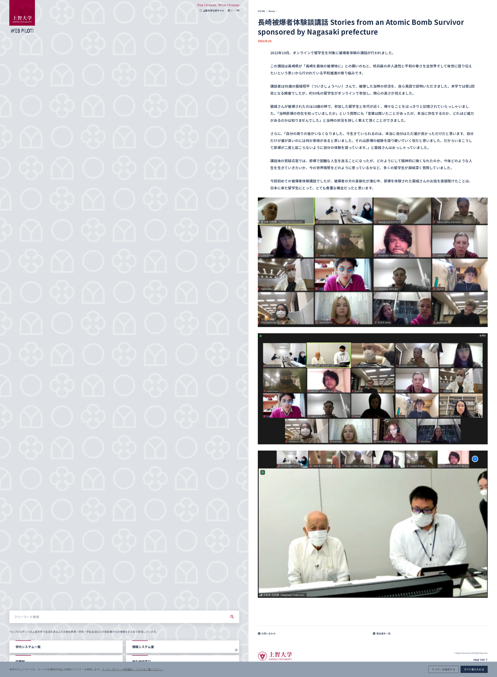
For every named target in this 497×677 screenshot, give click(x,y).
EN (238, 10)
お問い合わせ (268, 633)
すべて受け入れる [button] (474, 669)
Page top (479, 659)
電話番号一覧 (383, 633)
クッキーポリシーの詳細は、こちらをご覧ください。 (133, 669)
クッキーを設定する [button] (443, 669)
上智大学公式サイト (213, 10)
